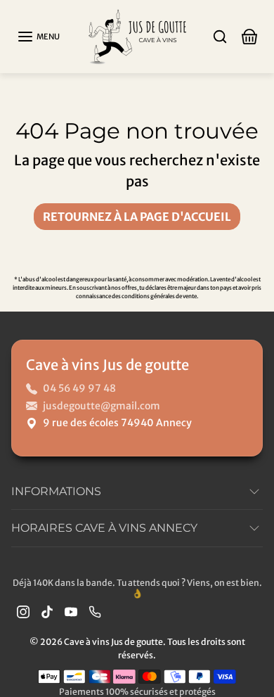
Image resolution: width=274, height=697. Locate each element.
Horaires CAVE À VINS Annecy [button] (104, 528)
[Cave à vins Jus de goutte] (137, 35)
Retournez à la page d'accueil (137, 217)
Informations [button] (56, 491)
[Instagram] (23, 612)
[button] (38, 36)
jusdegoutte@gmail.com (101, 405)
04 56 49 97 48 (79, 388)
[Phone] (95, 612)
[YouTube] (71, 612)
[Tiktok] (47, 612)
